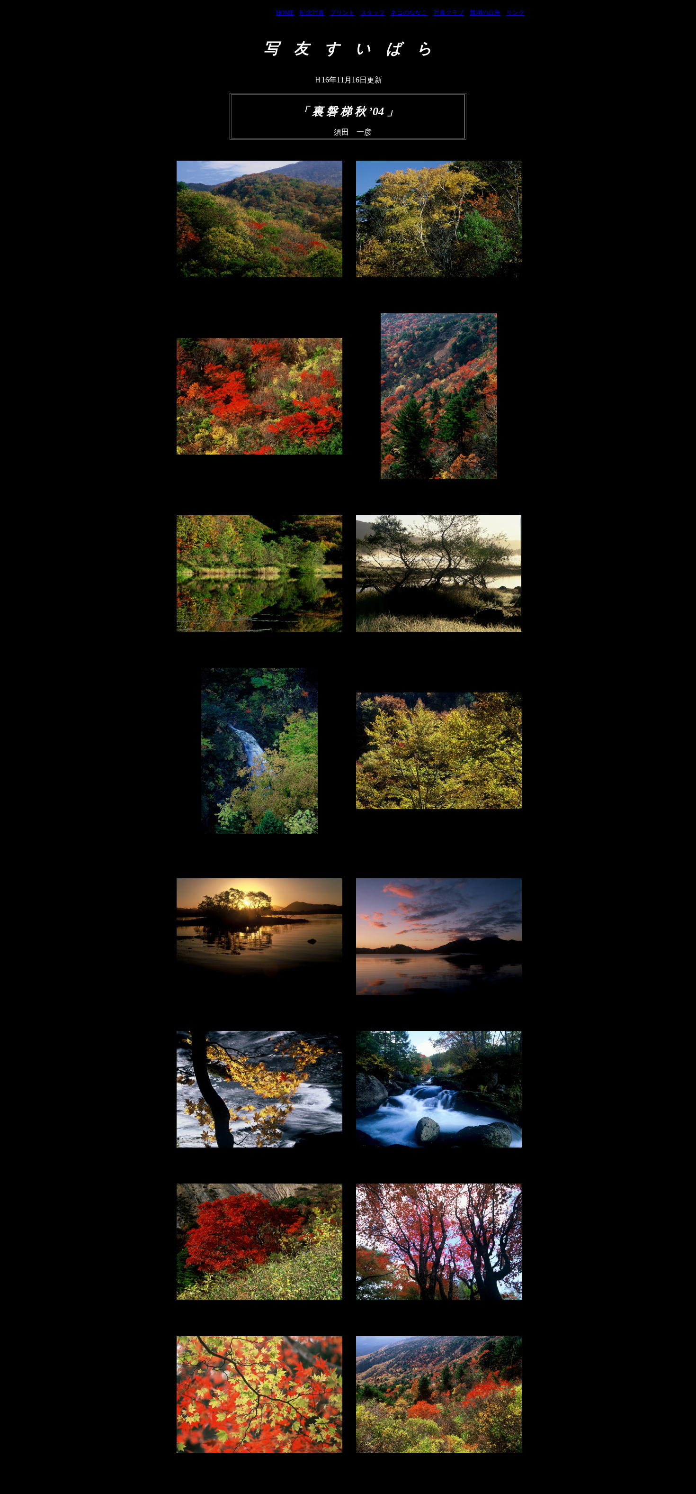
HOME (285, 12)
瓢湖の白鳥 (485, 12)
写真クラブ (448, 12)
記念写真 (312, 12)
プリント (342, 12)
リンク (515, 12)
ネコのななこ (409, 12)
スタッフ (372, 12)
